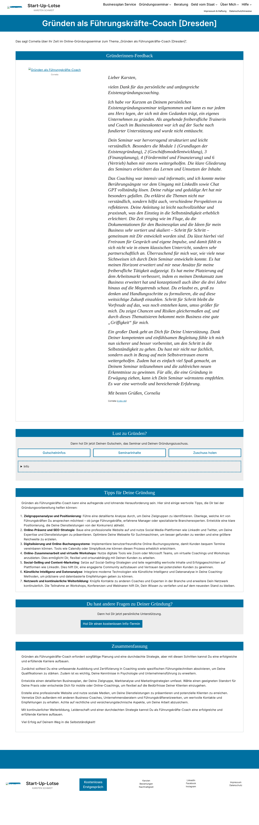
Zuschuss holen (205, 453)
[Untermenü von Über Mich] (238, 4)
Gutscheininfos (54, 453)
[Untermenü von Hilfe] (251, 4)
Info (26, 466)
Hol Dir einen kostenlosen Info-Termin (111, 624)
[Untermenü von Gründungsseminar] (170, 4)
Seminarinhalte (129, 453)
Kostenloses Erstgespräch (93, 784)
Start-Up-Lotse (44, 5)
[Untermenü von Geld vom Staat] (216, 4)
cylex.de (122, 401)
